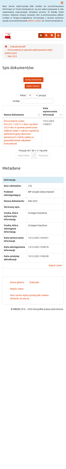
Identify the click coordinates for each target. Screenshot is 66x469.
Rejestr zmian (55, 265)
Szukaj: (16, 101)
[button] (62, 3)
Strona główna (17, 282)
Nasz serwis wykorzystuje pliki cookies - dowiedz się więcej (30, 297)
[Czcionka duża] (52, 35)
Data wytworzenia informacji (50, 111)
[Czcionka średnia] (46, 35)
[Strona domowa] (6, 46)
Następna (43, 155)
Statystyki (34, 282)
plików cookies (34, 21)
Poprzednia (23, 155)
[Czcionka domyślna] (41, 35)
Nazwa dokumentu (14, 114)
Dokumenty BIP (18, 46)
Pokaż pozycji (33, 95)
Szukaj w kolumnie (33, 80)
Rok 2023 (12, 56)
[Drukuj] (58, 35)
